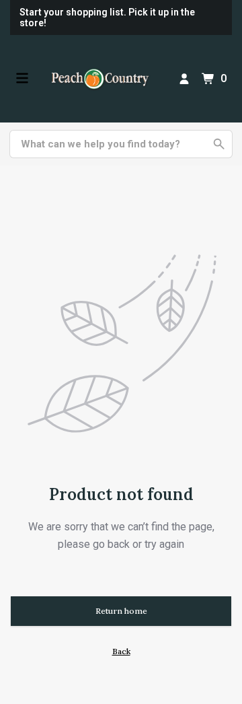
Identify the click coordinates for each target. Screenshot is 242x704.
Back (121, 651)
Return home (121, 611)
